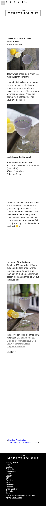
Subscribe (10, 469)
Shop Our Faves (12, 489)
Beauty (9, 476)
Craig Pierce (17, 498)
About (8, 474)
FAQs (8, 465)
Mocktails (10, 485)
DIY (7, 478)
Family (8, 482)
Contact (9, 467)
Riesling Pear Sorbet (17, 440)
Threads (9, 491)
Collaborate (11, 471)
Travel (8, 493)
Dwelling (9, 480)
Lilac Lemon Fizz (26, 338)
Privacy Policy (12, 463)
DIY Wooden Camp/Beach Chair (24, 442)
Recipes (9, 487)
